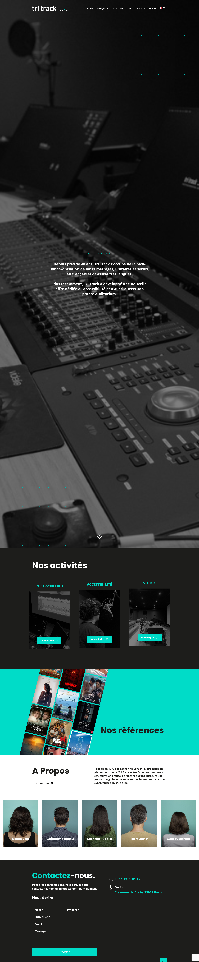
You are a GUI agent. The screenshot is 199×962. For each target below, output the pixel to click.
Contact (152, 8)
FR (164, 8)
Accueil (90, 8)
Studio (130, 8)
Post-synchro (102, 8)
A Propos (141, 8)
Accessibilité (118, 8)
